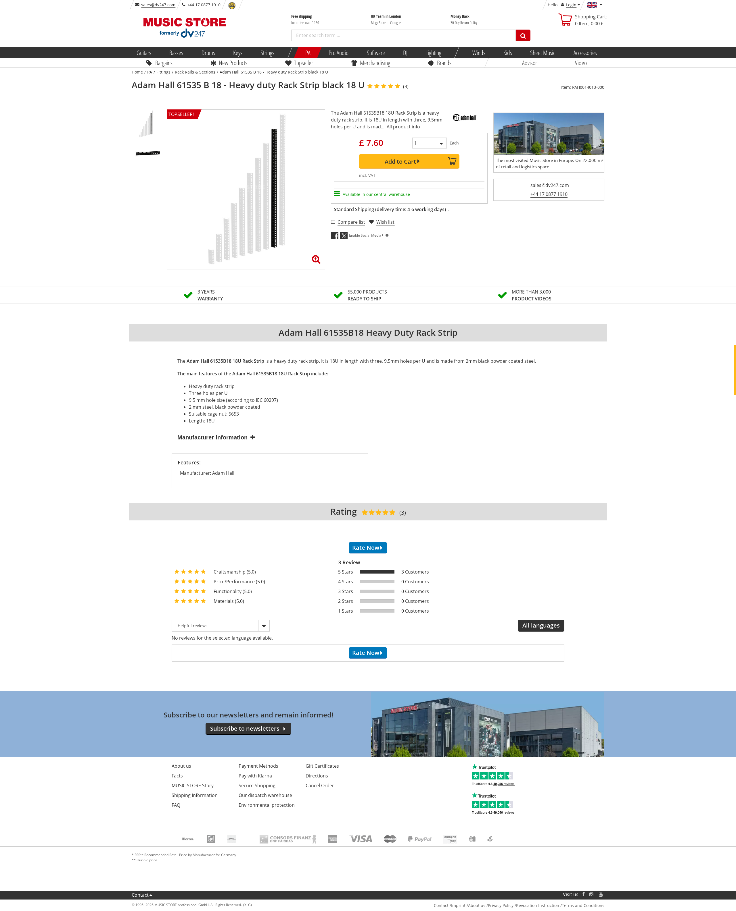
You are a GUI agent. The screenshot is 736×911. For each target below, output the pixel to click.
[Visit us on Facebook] (583, 894)
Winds (478, 52)
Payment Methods (258, 766)
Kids (507, 52)
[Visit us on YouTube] (601, 894)
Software (376, 52)
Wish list (385, 222)
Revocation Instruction (537, 905)
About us (181, 766)
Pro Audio (338, 52)
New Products (233, 62)
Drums (208, 52)
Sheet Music (542, 52)
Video (581, 62)
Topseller (303, 62)
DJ (405, 52)
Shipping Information (195, 795)
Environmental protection (267, 805)
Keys (237, 52)
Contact (140, 895)
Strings (267, 52)
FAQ (176, 805)
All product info (403, 126)
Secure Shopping (257, 785)
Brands (444, 62)
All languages (541, 625)
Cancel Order (320, 785)
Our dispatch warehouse (265, 795)
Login (571, 4)
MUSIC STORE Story (193, 785)
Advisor (529, 62)
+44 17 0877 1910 (549, 194)
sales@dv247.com (158, 4)
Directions (317, 776)
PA (307, 52)
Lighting (433, 52)
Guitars (144, 52)
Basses (176, 52)
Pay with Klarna (255, 776)
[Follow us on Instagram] (592, 894)
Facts (177, 776)
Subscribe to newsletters (244, 728)
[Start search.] (523, 35)
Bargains (163, 62)
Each (454, 143)
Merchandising (375, 62)
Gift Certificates (322, 766)
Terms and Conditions (583, 905)
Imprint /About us (468, 905)
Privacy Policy (500, 905)
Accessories (585, 52)
